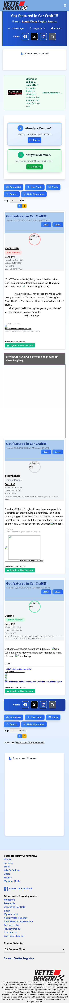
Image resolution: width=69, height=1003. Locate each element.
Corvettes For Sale (14, 906)
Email (7, 866)
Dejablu (9, 615)
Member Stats (12, 881)
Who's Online (11, 870)
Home (7, 859)
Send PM (10, 256)
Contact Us (10, 932)
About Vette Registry (16, 917)
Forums (8, 863)
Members (9, 899)
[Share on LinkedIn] (43, 36)
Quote (57, 224)
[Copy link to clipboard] (52, 36)
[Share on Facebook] (25, 36)
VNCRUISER (12, 248)
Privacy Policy (12, 928)
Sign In (36, 140)
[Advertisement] (34, 62)
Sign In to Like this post (21, 345)
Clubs (7, 873)
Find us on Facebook (20, 888)
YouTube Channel (14, 935)
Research (9, 903)
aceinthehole (13, 475)
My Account (11, 914)
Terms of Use (11, 925)
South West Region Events (39, 21)
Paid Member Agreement (18, 921)
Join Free (36, 166)
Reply (45, 224)
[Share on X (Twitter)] (34, 36)
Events (8, 877)
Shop (7, 910)
